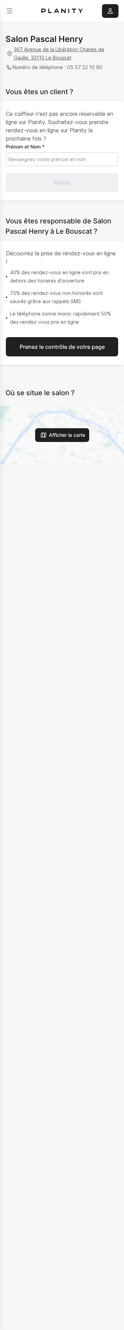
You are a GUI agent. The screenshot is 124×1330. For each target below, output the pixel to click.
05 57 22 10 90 (84, 67)
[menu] (10, 11)
